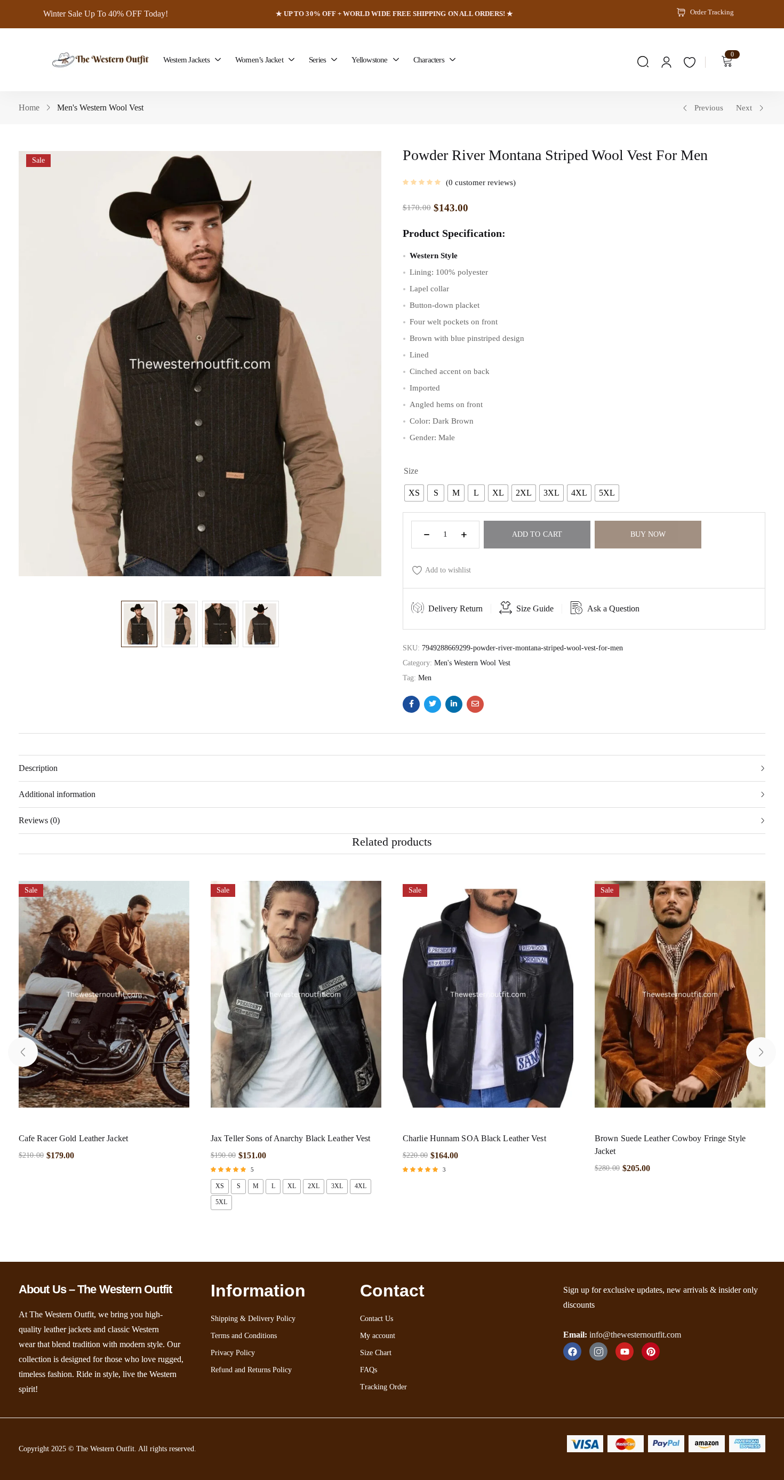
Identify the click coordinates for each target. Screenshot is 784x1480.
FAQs (368, 1370)
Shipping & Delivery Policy (253, 1319)
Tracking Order (383, 1387)
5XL (221, 1202)
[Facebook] (572, 1351)
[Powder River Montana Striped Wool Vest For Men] (411, 704)
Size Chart (375, 1353)
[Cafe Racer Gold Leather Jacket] (104, 1000)
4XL (360, 1186)
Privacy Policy (233, 1353)
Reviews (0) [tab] (39, 820)
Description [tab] (38, 768)
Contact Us (376, 1319)
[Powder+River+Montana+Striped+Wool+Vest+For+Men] (432, 704)
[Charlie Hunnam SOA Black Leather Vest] (488, 1000)
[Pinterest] (651, 1351)
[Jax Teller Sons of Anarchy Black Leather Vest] (296, 1000)
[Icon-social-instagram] (598, 1351)
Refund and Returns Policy (251, 1370)
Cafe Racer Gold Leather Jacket (73, 1138)
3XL (337, 1186)
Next (744, 108)
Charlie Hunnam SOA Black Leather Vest (474, 1138)
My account (377, 1336)
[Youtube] (624, 1351)
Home (29, 107)
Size (411, 470)
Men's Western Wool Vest (100, 107)
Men (424, 678)
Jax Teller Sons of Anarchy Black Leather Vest (291, 1138)
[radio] (414, 493)
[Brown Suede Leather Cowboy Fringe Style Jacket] (680, 1000)
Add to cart (537, 534)
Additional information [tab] (57, 794)
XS (219, 1186)
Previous (708, 108)
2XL (313, 1186)
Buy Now (648, 534)
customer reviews (481, 182)
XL (291, 1186)
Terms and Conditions (244, 1336)
